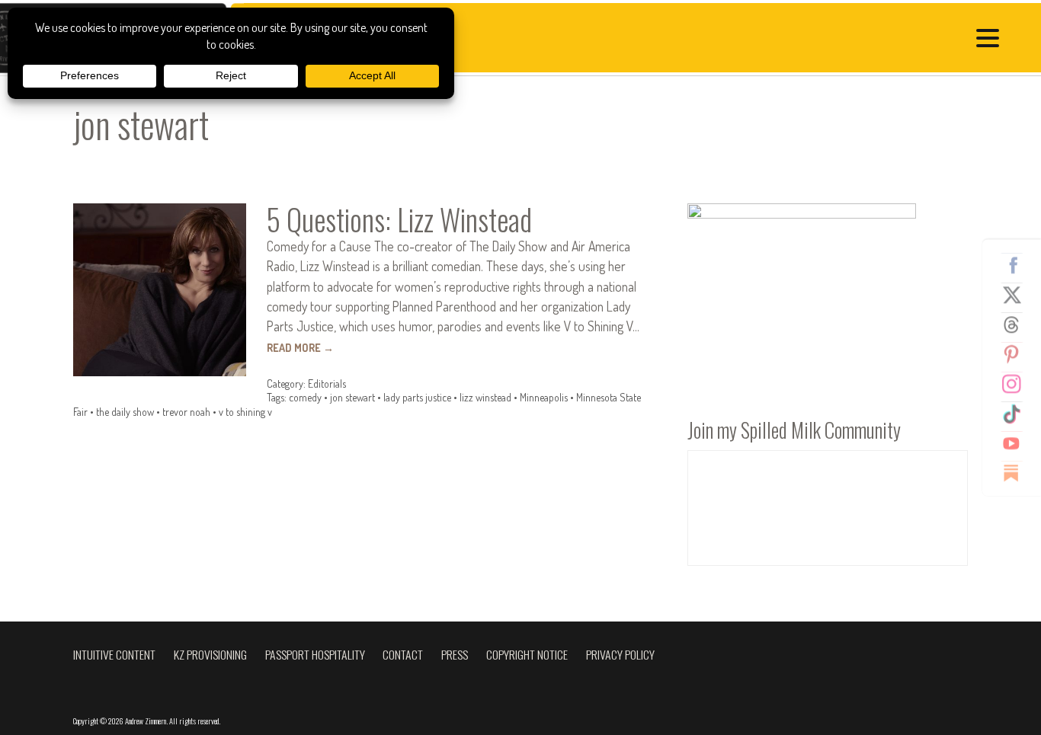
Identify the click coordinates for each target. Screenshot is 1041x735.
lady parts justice (417, 397)
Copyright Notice (527, 654)
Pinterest (1017, 354)
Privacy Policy (620, 654)
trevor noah (186, 411)
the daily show (125, 411)
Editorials (327, 383)
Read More (300, 347)
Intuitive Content (114, 654)
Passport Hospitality (315, 654)
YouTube (1017, 443)
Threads (1017, 324)
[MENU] (991, 40)
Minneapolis (544, 397)
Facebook (1017, 265)
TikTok (1017, 413)
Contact (403, 654)
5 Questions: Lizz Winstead (399, 219)
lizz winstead (485, 397)
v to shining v (245, 411)
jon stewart (352, 397)
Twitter (1017, 295)
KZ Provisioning (210, 654)
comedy (305, 397)
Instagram (1017, 384)
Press (454, 654)
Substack (1017, 473)
